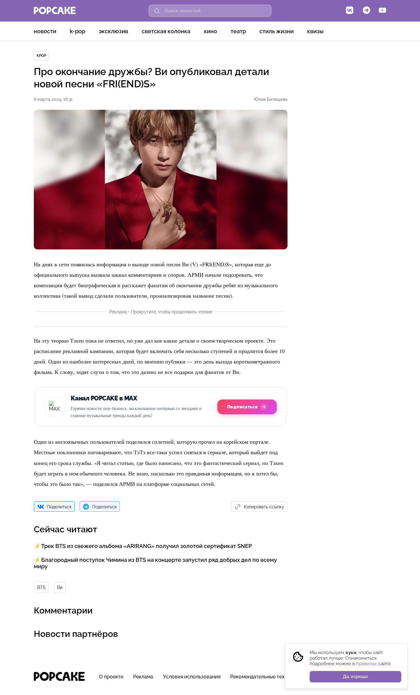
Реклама (143, 677)
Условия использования (191, 677)
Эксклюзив (113, 31)
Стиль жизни (277, 31)
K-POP (77, 31)
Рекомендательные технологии (267, 677)
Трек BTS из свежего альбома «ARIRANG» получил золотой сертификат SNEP (146, 546)
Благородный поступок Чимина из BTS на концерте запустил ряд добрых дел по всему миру (155, 563)
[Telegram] (366, 11)
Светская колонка (166, 31)
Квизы (315, 31)
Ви (59, 587)
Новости (45, 31)
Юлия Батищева (270, 99)
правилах (366, 663)
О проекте (111, 677)
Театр (238, 31)
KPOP (41, 56)
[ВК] (349, 11)
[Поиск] (157, 11)
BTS (41, 587)
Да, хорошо (355, 676)
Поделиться (59, 506)
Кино (210, 31)
